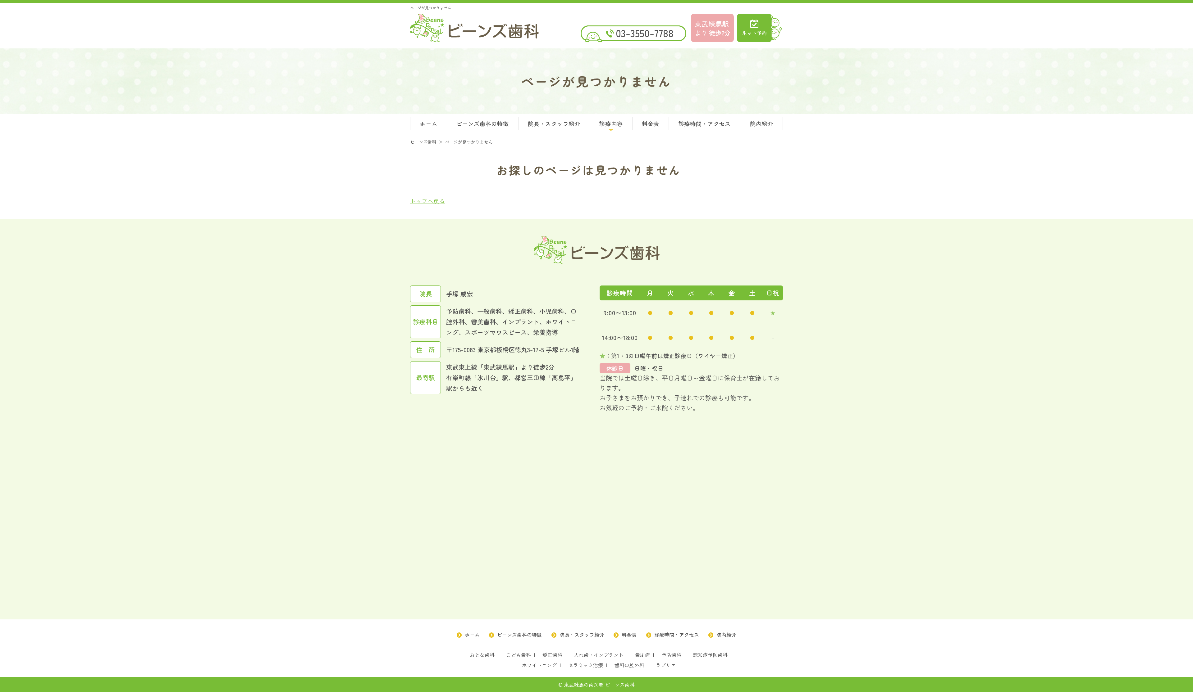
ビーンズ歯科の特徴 (482, 123)
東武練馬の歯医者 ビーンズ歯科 (599, 684)
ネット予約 (754, 33)
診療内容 (611, 123)
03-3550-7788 (645, 33)
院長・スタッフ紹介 (554, 123)
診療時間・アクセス (705, 123)
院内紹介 (761, 123)
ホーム (428, 123)
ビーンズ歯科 (474, 28)
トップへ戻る (427, 201)
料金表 (650, 123)
